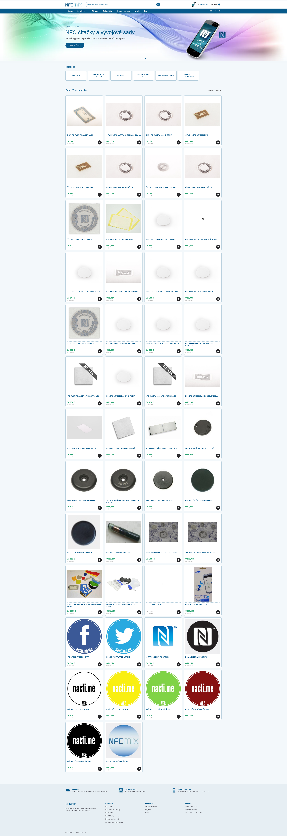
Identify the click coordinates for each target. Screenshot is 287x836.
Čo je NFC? (82, 11)
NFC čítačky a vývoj (112, 816)
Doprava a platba (123, 11)
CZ (211, 11)
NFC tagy (95, 11)
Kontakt (136, 11)
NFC (70, 803)
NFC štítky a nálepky (112, 809)
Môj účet (148, 809)
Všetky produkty (151, 806)
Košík (147, 813)
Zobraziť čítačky (75, 45)
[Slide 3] (145, 58)
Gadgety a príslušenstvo (114, 822)
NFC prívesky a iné (112, 819)
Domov (70, 11)
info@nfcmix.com (191, 809)
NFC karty (109, 813)
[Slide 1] (141, 58)
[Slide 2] (143, 58)
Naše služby (108, 11)
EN (220, 11)
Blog (145, 11)
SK (215, 11)
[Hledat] (158, 4)
